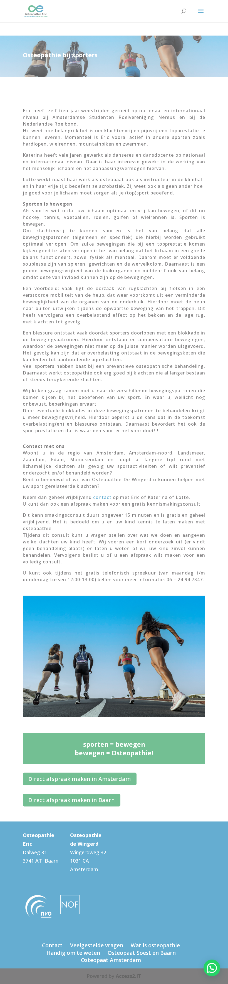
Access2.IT (128, 976)
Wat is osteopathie (155, 945)
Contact (52, 945)
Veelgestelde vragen (96, 945)
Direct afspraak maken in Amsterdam (79, 779)
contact (102, 497)
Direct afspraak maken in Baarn (71, 800)
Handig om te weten (73, 952)
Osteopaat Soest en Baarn (142, 952)
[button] (212, 968)
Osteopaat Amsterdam (111, 960)
